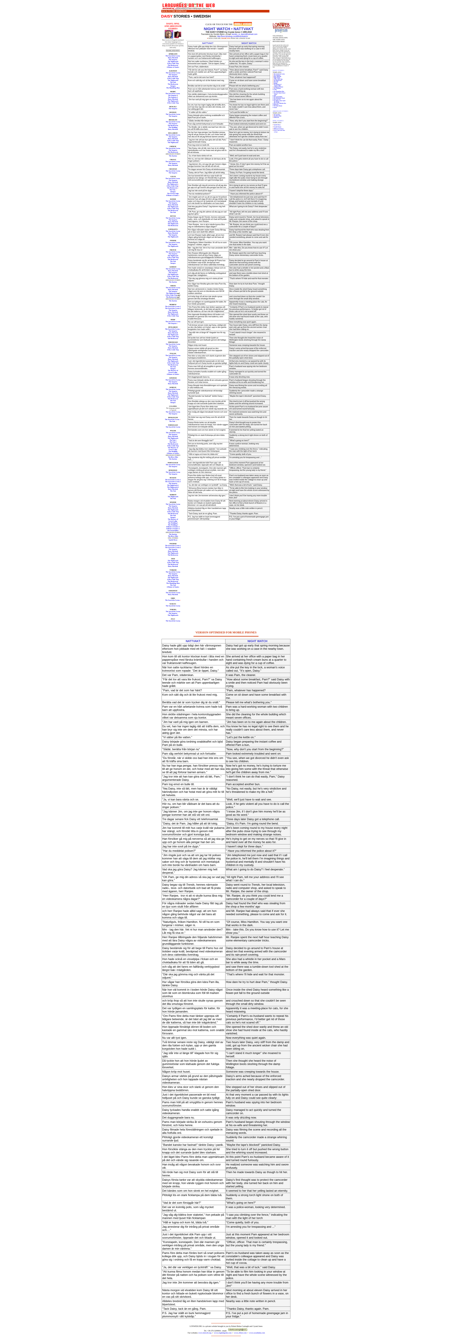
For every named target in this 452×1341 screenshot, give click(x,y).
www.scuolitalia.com (257, 1333)
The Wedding (173, 127)
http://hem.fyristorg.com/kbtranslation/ (232, 36)
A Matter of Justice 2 (173, 528)
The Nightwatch (173, 61)
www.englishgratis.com (223, 1333)
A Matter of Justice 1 (173, 527)
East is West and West (279, 130)
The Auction (173, 156)
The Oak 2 (173, 442)
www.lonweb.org (204, 1333)
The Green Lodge (173, 193)
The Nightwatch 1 (173, 485)
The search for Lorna (173, 432)
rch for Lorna (175, 592)
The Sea (168, 592)
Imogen (173, 86)
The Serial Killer (173, 530)
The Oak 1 (173, 440)
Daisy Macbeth (173, 58)
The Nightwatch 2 (173, 487)
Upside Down (173, 540)
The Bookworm (173, 65)
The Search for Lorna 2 (173, 308)
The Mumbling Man (173, 88)
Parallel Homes (277, 127)
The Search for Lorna (172, 56)
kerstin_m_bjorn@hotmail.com (244, 34)
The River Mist (173, 457)
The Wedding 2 (173, 525)
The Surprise (173, 59)
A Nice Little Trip (173, 63)
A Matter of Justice (173, 67)
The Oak (173, 82)
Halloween (276, 117)
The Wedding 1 (173, 523)
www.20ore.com (240, 1333)
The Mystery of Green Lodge (173, 371)
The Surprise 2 (173, 97)
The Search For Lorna (172, 321)
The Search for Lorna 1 (173, 306)
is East (275, 132)
